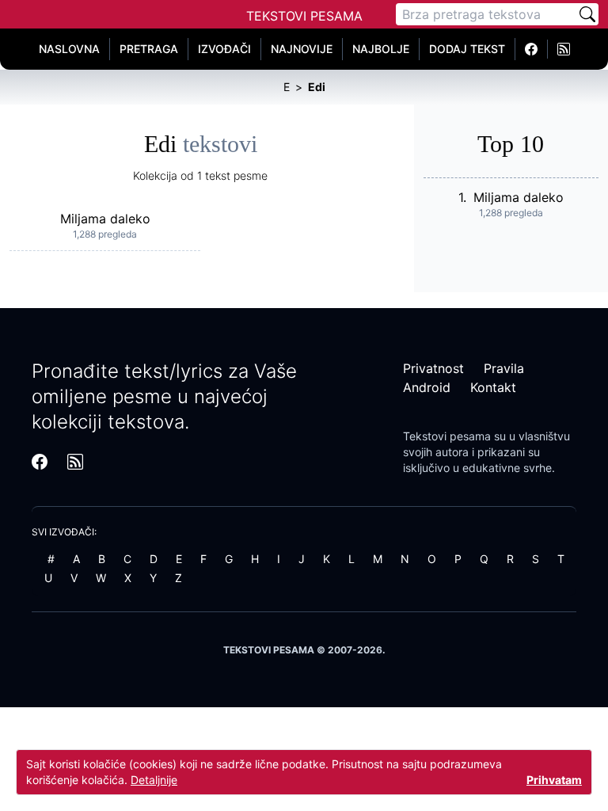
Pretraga (149, 48)
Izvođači (224, 48)
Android (426, 387)
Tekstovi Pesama (304, 16)
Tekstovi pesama (447, 436)
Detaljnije (154, 779)
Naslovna (69, 48)
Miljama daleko (105, 219)
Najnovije (301, 48)
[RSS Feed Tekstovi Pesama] (564, 49)
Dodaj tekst (467, 48)
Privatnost (433, 368)
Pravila (504, 368)
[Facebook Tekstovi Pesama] (531, 49)
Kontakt (493, 387)
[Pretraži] (587, 14)
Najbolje (380, 48)
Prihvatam (554, 779)
